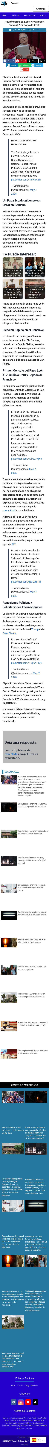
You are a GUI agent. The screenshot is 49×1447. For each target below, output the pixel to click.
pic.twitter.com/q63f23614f (26, 581)
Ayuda (29, 1438)
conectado (10, 754)
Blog (27, 1386)
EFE (14, 544)
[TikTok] (35, 1402)
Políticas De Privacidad (26, 1441)
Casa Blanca (9, 633)
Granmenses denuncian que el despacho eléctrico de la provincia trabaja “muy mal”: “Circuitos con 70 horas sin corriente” (35, 1132)
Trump (35, 629)
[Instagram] (21, 1402)
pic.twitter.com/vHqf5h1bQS (26, 662)
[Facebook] (13, 1402)
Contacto (34, 1386)
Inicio (13, 1386)
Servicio (20, 1386)
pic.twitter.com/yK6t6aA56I (26, 179)
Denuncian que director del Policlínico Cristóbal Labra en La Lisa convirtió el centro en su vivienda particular (13, 1241)
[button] (9, 61)
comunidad (9, 510)
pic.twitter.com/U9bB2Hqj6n (26, 458)
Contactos (21, 1438)
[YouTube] (28, 1402)
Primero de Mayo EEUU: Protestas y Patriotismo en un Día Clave (13, 1130)
